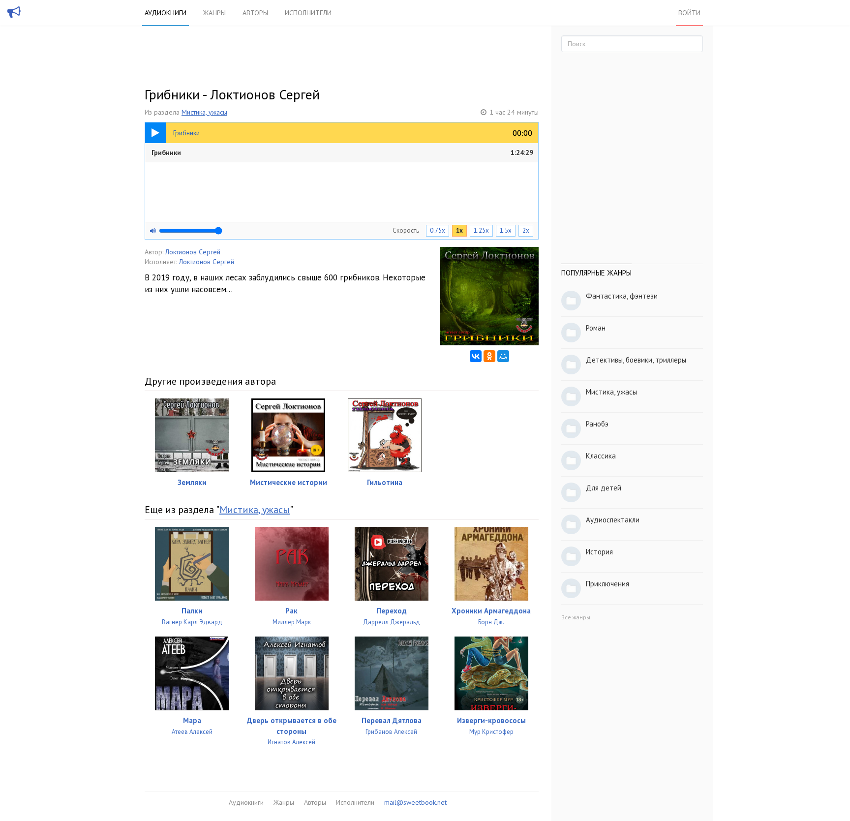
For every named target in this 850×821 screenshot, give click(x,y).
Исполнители (308, 12)
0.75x (437, 230)
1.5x (506, 230)
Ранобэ (597, 423)
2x (525, 230)
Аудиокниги (165, 12)
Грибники (342, 152)
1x (459, 230)
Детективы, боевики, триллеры (636, 360)
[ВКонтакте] (476, 356)
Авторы (255, 12)
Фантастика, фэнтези (622, 296)
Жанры (214, 12)
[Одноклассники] (489, 356)
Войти (689, 12)
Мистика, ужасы (204, 112)
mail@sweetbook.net (415, 802)
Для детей (603, 487)
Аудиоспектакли (612, 519)
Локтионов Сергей (192, 251)
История (599, 551)
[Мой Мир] (503, 356)
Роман (596, 328)
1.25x (481, 230)
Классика (601, 455)
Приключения (607, 583)
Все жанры (575, 617)
